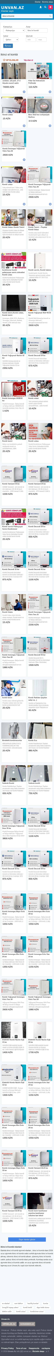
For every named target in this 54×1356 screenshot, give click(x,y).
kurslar (45, 1303)
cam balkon (18, 1303)
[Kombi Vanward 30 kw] (13, 476)
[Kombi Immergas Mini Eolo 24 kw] (13, 946)
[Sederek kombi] (39, 775)
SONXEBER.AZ (27, 1324)
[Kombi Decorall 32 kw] (13, 561)
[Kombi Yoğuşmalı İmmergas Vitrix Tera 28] (39, 989)
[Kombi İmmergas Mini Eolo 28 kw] (39, 1117)
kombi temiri (27, 1307)
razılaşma (46, 1348)
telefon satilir (6, 1311)
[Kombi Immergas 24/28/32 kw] (13, 390)
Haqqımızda (34, 1348)
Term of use (21, 1348)
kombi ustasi (20, 1311)
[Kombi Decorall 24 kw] (39, 347)
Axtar (9, 46)
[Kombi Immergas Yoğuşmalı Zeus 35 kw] (13, 818)
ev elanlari (6, 1303)
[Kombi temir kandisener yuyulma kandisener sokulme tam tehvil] (39, 1203)
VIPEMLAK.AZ (9, 1324)
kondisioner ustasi (36, 1311)
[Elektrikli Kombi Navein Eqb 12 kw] (13, 1074)
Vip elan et (28, 60)
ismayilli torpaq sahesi (10, 1307)
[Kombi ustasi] (39, 390)
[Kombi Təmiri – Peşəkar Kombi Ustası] (39, 219)
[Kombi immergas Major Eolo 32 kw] (13, 1160)
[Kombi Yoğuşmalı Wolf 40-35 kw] (39, 305)
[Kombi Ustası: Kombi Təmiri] (13, 219)
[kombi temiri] (13, 690)
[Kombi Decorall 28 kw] (39, 519)
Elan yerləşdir (50, 7)
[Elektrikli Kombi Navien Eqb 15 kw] (13, 1032)
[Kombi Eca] (39, 732)
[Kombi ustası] (13, 176)
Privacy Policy (7, 1348)
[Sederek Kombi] (13, 775)
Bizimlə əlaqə (47, 2)
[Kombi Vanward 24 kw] (39, 476)
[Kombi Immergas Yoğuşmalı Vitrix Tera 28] (13, 647)
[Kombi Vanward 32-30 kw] (13, 1203)
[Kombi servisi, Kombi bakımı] (39, 262)
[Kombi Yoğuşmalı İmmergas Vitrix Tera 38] (13, 989)
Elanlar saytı (7, 11)
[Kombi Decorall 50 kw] (39, 647)
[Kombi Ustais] (13, 604)
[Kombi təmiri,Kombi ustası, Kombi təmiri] (13, 305)
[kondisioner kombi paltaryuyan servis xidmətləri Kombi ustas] (13, 262)
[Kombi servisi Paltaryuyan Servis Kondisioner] (13, 519)
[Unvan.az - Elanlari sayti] (12, 7)
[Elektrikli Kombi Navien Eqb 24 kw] (39, 1032)
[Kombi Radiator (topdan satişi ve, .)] (39, 690)
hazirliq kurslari (33, 1303)
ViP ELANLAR (11, 60)
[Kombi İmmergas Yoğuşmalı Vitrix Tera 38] (39, 176)
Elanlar (38, 2)
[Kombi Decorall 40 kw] (39, 561)
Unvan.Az (5, 1319)
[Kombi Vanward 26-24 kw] (39, 1160)
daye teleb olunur (43, 1307)
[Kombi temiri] (13, 433)
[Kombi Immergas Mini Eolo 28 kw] (39, 903)
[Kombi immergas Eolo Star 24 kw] (39, 946)
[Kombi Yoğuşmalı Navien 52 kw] (13, 347)
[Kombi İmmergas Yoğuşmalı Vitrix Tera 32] (39, 604)
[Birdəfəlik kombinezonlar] (13, 732)
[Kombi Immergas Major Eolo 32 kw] (13, 903)
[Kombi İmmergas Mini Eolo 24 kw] (13, 1117)
